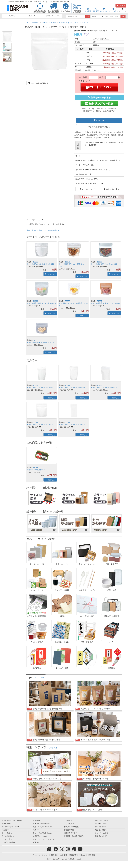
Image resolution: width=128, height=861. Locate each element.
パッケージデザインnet (10, 827)
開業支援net (6, 824)
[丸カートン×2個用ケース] (42, 455)
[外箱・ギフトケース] (86, 552)
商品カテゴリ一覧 (101, 820)
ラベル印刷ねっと (8, 836)
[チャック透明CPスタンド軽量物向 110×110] (74, 250)
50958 (67, 301)
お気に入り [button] (100, 120)
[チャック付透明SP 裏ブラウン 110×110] (106, 289)
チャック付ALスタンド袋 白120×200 (72, 387)
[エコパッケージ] (36, 578)
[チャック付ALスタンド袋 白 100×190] (74, 410)
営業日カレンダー (101, 836)
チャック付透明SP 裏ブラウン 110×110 (105, 303)
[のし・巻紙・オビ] (86, 604)
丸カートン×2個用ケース (36, 470)
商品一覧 (12, 16)
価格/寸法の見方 (112, 189)
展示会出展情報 (100, 830)
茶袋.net (36, 830)
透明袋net (36, 820)
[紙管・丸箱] (111, 578)
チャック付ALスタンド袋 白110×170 (104, 387)
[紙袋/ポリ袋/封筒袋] (111, 604)
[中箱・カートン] (61, 552)
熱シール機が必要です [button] (39, 83)
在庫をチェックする (100, 97)
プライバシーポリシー (40, 855)
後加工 (31, 16)
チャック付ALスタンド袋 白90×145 (39, 387)
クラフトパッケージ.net (41, 824)
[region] (74, 22)
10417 (67, 385)
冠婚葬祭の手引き (70, 833)
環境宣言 (73, 855)
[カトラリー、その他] (86, 578)
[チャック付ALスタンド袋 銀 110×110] (42, 250)
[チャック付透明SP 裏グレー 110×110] (42, 328)
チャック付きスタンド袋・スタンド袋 (73, 22)
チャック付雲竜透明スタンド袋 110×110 (41, 303)
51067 (99, 301)
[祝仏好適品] (36, 656)
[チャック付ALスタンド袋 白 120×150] (42, 410)
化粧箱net (5, 830)
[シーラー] (111, 630)
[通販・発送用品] (111, 552)
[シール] (86, 656)
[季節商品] (111, 656)
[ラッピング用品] (36, 630)
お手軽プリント (52, 16)
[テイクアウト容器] (61, 578)
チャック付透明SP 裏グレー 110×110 (40, 342)
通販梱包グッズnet (40, 836)
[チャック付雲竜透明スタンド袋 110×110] (42, 289)
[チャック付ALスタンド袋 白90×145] (42, 373)
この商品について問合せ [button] (100, 126)
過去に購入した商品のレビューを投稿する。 (43, 230)
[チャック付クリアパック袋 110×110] (106, 250)
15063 (35, 468)
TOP (26, 22)
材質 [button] (78, 146)
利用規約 (54, 855)
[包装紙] (61, 604)
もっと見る (39, 677)
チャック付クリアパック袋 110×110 (104, 264)
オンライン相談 (100, 824)
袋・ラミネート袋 (49, 22)
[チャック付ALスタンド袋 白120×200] (74, 373)
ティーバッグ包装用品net (42, 833)
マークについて (88, 189)
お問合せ (82, 855)
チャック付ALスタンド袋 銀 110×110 (40, 264)
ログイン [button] (121, 5)
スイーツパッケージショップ (43, 839)
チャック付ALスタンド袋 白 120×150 (40, 424)
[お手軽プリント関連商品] (36, 604)
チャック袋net (7, 833)
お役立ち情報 (69, 830)
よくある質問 (69, 824)
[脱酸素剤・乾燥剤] (61, 630)
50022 (67, 422)
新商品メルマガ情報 (71, 827)
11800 (35, 301)
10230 (35, 262)
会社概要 (63, 855)
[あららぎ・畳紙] (61, 656)
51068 (35, 340)
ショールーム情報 (101, 833)
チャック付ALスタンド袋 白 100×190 (72, 424)
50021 (35, 422)
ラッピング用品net (9, 842)
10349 (35, 385)
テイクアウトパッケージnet (12, 820)
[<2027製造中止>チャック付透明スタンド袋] (74, 289)
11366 (99, 262)
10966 (99, 385)
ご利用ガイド (69, 820)
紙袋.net (36, 842)
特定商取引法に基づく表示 (74, 836)
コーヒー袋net (7, 839)
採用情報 (91, 855)
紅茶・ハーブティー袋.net (42, 827)
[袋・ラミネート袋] (36, 552)
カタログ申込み (100, 827)
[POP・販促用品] (86, 630)
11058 (67, 262)
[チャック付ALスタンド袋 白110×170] (106, 373)
